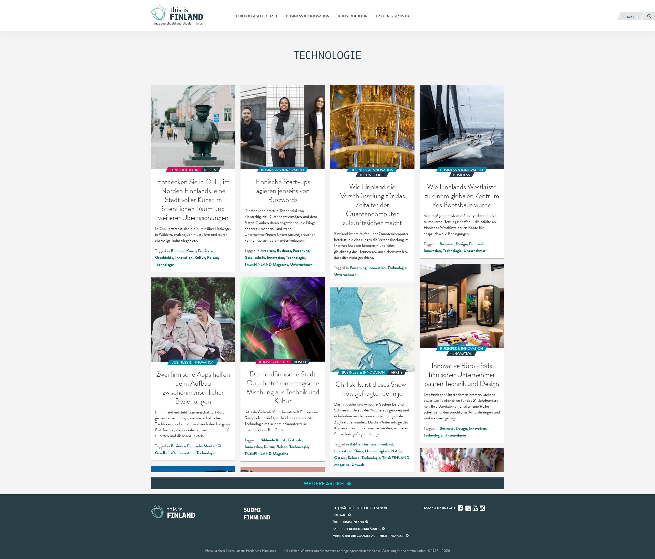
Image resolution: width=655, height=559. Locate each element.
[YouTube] (476, 508)
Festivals (205, 251)
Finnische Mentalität (204, 446)
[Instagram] (483, 508)
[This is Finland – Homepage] (179, 15)
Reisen (212, 257)
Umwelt (358, 465)
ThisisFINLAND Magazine (266, 264)
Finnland (476, 244)
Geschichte (164, 257)
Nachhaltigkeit (377, 451)
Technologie (164, 264)
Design (461, 244)
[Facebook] (461, 508)
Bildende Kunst (183, 251)
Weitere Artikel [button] (325, 483)
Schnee (353, 458)
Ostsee (340, 458)
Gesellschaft (255, 257)
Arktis (355, 444)
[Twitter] (468, 508)
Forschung (301, 251)
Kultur (199, 257)
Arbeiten (267, 251)
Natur (396, 451)
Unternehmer (301, 264)
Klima (358, 451)
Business (284, 251)
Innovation (183, 257)
